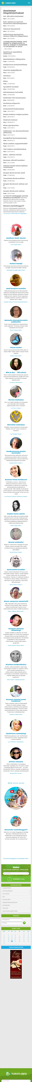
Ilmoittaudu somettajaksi (10, 911)
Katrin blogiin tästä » (16, 525)
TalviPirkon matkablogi (16, 734)
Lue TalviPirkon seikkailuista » (16, 742)
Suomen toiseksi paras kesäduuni (16, 700)
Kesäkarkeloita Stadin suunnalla (16, 452)
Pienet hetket (16, 347)
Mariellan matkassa (16, 425)
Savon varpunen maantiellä (16, 601)
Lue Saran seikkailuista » (16, 382)
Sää (4, 896)
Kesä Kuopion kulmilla (16, 288)
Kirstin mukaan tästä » (16, 330)
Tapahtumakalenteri (16, 947)
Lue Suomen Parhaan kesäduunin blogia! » (16, 496)
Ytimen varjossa (16, 762)
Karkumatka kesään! (16, 570)
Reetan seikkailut (16, 542)
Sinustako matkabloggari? (16, 830)
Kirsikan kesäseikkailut (16, 664)
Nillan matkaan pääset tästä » (16, 611)
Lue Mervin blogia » (16, 408)
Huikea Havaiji (16, 264)
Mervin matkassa (16, 400)
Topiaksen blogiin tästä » (16, 714)
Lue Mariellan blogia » (16, 434)
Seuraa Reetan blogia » (16, 552)
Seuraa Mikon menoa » (16, 773)
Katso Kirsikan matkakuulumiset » (16, 679)
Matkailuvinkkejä (8, 891)
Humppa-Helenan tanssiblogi (16, 629)
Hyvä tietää (6, 893)
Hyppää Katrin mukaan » (16, 463)
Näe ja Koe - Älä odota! (16, 372)
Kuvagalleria (6, 899)
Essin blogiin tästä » (16, 244)
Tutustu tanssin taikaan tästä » (16, 645)
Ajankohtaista (7, 888)
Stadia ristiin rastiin (16, 514)
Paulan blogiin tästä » (16, 356)
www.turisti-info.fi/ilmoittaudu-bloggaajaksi (15, 213)
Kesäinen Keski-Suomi (16, 238)
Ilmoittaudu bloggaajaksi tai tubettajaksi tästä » (16, 858)
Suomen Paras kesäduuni (16, 480)
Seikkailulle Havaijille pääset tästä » (16, 270)
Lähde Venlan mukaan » (16, 584)
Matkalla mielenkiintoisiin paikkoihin (16, 321)
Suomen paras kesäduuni (10, 902)
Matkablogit (6, 905)
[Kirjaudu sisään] (24, 923)
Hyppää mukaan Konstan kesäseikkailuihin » (16, 302)
